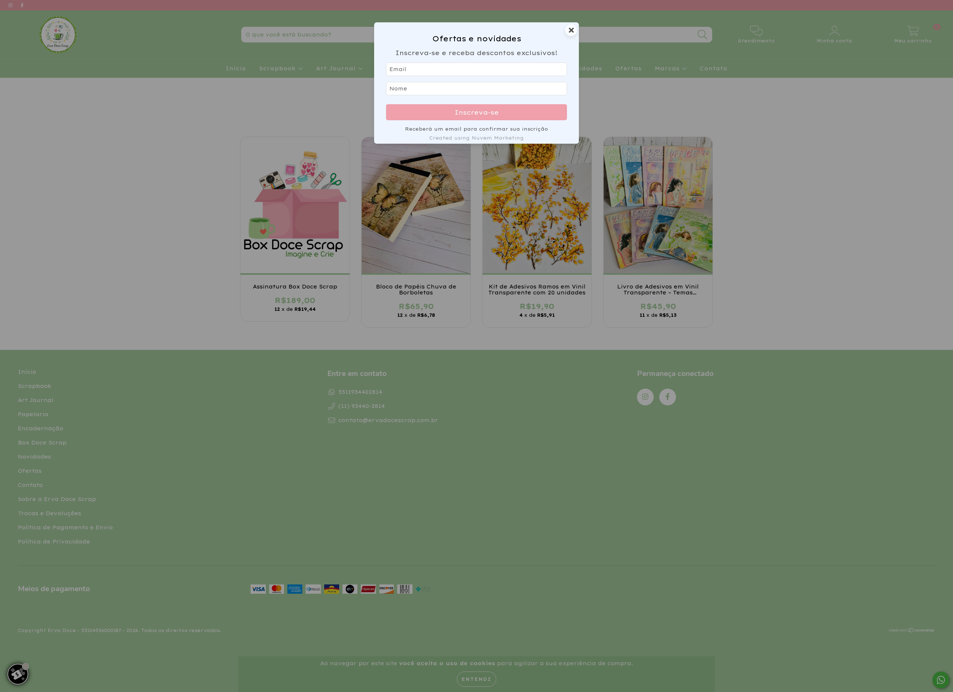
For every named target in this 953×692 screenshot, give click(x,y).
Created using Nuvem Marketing (476, 138)
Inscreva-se (477, 112)
